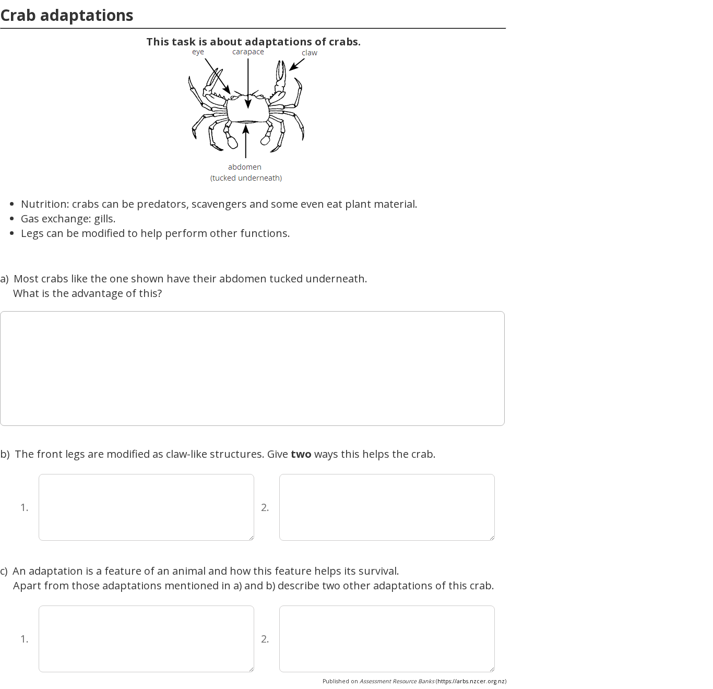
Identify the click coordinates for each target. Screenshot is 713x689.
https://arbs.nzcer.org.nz (471, 681)
